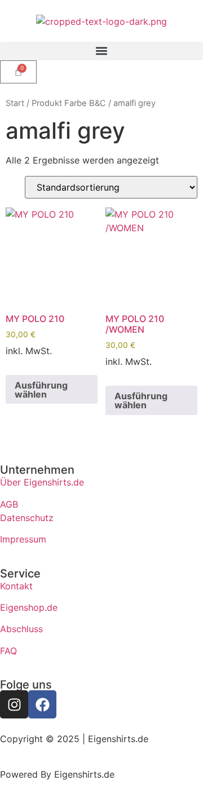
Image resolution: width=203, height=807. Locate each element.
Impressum (23, 539)
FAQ (8, 650)
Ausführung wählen (41, 390)
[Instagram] (14, 704)
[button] (101, 51)
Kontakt (16, 586)
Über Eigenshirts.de (42, 482)
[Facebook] (42, 704)
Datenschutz (27, 517)
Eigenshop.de (29, 607)
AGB (9, 504)
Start (15, 103)
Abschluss (21, 628)
